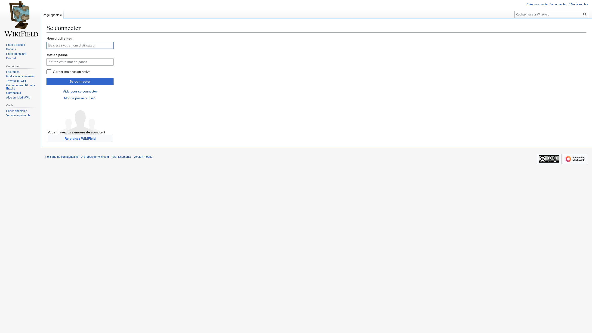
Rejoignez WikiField (80, 138)
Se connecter (80, 81)
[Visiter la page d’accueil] (20, 18)
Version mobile (143, 156)
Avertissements (121, 156)
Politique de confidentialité (62, 156)
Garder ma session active (71, 72)
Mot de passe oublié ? (80, 98)
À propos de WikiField (95, 156)
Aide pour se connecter (80, 91)
